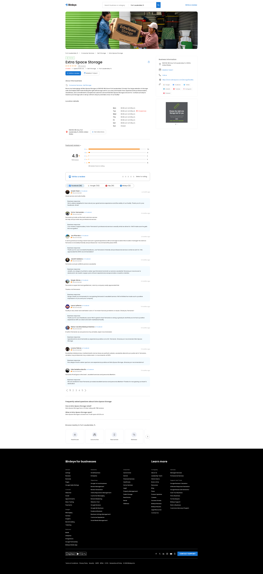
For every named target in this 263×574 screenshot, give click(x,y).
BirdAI (67, 532)
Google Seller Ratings (72, 485)
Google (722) (94, 186)
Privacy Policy (83, 563)
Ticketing (68, 525)
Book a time (155, 482)
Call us (164, 75)
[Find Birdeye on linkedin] (163, 554)
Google (167, 85)
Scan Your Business (176, 493)
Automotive (127, 473)
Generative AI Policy (116, 563)
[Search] (158, 5)
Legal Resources (156, 510)
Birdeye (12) (126, 186)
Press (153, 491)
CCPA (106, 563)
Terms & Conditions (71, 563)
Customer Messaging (97, 496)
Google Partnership (71, 542)
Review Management (97, 486)
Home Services (128, 485)
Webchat (68, 493)
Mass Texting (69, 502)
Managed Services (176, 473)
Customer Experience (97, 517)
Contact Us (155, 513)
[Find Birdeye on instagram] (167, 554)
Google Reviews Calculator (178, 483)
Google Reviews (96, 505)
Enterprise (94, 476)
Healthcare (126, 482)
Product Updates (156, 494)
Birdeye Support (175, 502)
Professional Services (177, 476)
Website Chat (95, 502)
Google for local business (99, 483)
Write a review (191, 5)
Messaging (68, 512)
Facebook (178, 85)
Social (67, 496)
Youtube (177, 89)
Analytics (68, 536)
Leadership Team (156, 476)
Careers (153, 497)
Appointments (70, 499)
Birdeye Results (156, 507)
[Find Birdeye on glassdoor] (174, 554)
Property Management (130, 491)
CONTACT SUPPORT (188, 554)
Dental (125, 476)
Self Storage (101, 53)
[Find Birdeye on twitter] (160, 554)
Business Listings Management (101, 514)
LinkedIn (167, 89)
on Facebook (83, 191)
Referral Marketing (96, 499)
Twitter (188, 85)
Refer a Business (175, 505)
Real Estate (127, 497)
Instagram (188, 89)
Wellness (126, 503)
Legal (125, 488)
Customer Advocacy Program (179, 508)
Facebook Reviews (96, 511)
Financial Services (128, 479)
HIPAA (101, 563)
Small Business (95, 473)
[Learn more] (176, 112)
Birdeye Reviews (156, 503)
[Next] (147, 436)
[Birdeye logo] (71, 5)
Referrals (68, 479)
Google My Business (97, 508)
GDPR (97, 563)
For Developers (175, 499)
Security (91, 563)
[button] (85, 390)
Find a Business (175, 496)
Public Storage (127, 494)
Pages (67, 482)
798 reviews (82, 66)
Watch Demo (155, 479)
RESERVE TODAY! (92, 73)
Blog (152, 488)
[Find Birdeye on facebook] (156, 554)
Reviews (68, 476)
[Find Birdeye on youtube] (171, 554)
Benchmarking (70, 522)
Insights (68, 519)
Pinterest (167, 93)
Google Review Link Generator (179, 489)
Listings (67, 473)
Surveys (67, 516)
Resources (154, 485)
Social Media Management (99, 520)
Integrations (69, 539)
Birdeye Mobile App (71, 545)
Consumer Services (87, 53)
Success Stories (156, 500)
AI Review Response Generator (180, 486)
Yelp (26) (111, 186)
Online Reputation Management (101, 493)
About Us (154, 473)
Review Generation (97, 489)
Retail (125, 500)
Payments (68, 505)
